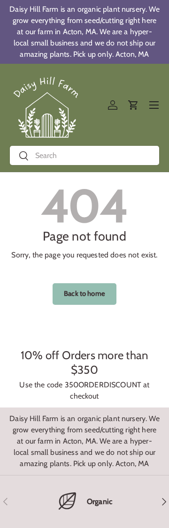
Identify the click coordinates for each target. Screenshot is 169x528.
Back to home (84, 293)
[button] (133, 105)
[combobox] (84, 155)
